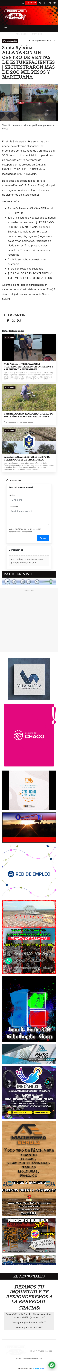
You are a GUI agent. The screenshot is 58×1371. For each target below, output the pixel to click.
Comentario (13, 506)
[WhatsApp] (39, 2)
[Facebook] (44, 2)
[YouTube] (54, 2)
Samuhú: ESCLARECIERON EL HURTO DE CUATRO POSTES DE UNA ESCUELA (27, 458)
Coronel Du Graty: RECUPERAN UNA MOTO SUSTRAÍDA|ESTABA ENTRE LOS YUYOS (28, 415)
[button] (22, 2)
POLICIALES (22, 34)
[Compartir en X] (13, 320)
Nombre (12, 495)
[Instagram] (49, 2)
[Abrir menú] (5, 28)
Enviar (43, 538)
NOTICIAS (37, 34)
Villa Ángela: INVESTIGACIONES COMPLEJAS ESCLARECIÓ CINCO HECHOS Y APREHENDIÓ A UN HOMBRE (28, 367)
